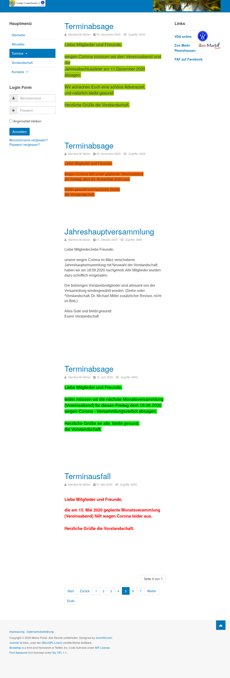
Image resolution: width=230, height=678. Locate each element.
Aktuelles (18, 44)
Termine (18, 53)
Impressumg (16, 631)
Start (70, 591)
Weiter (151, 591)
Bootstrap (15, 647)
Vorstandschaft (22, 62)
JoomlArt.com (103, 638)
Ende (71, 601)
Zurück (85, 591)
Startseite (18, 35)
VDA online (183, 36)
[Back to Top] (221, 625)
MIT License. (103, 647)
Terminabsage (88, 25)
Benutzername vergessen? (28, 140)
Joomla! (14, 642)
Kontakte (18, 72)
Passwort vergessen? (24, 144)
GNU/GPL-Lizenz (52, 642)
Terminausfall (87, 475)
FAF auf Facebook (189, 59)
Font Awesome (18, 652)
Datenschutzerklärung (40, 631)
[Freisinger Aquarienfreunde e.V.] (27, 3)
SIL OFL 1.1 (59, 652)
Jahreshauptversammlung (109, 231)
